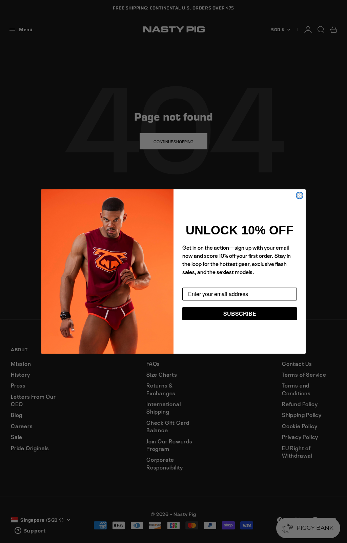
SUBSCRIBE (239, 313)
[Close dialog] (299, 195)
